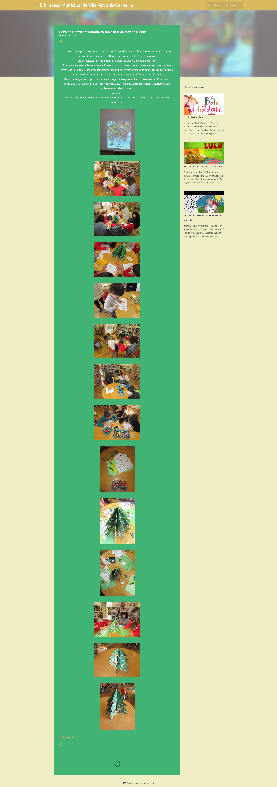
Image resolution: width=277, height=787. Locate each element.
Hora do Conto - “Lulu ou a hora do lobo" (203, 166)
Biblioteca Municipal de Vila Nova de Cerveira (86, 5)
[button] (60, 41)
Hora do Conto (67, 738)
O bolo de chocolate (193, 117)
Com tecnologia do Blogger (140, 783)
